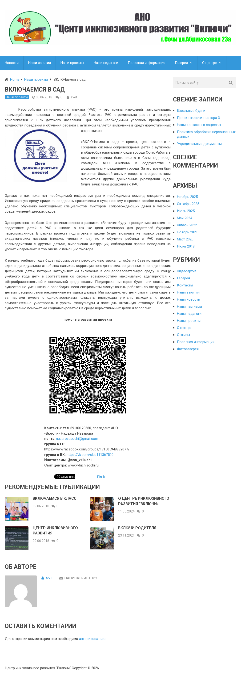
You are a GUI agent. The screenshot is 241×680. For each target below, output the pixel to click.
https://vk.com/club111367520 (90, 455)
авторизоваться (92, 639)
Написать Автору (80, 578)
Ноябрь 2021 (187, 232)
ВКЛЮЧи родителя (137, 528)
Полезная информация (146, 63)
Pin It (101, 477)
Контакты (185, 285)
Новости (12, 63)
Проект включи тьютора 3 (198, 118)
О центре (209, 63)
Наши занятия (39, 63)
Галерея (181, 63)
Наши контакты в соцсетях (199, 125)
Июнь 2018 (186, 246)
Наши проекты (72, 63)
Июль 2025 (186, 211)
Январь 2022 (187, 225)
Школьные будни (191, 111)
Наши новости (188, 299)
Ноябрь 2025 (187, 197)
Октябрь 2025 (188, 204)
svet (74, 97)
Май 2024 (184, 218)
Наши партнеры (189, 306)
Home (15, 79)
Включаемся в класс (54, 498)
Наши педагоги (106, 63)
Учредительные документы (199, 144)
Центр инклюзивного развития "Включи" (38, 668)
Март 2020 (185, 239)
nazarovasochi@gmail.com (77, 439)
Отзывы (183, 335)
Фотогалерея (188, 349)
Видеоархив (187, 271)
